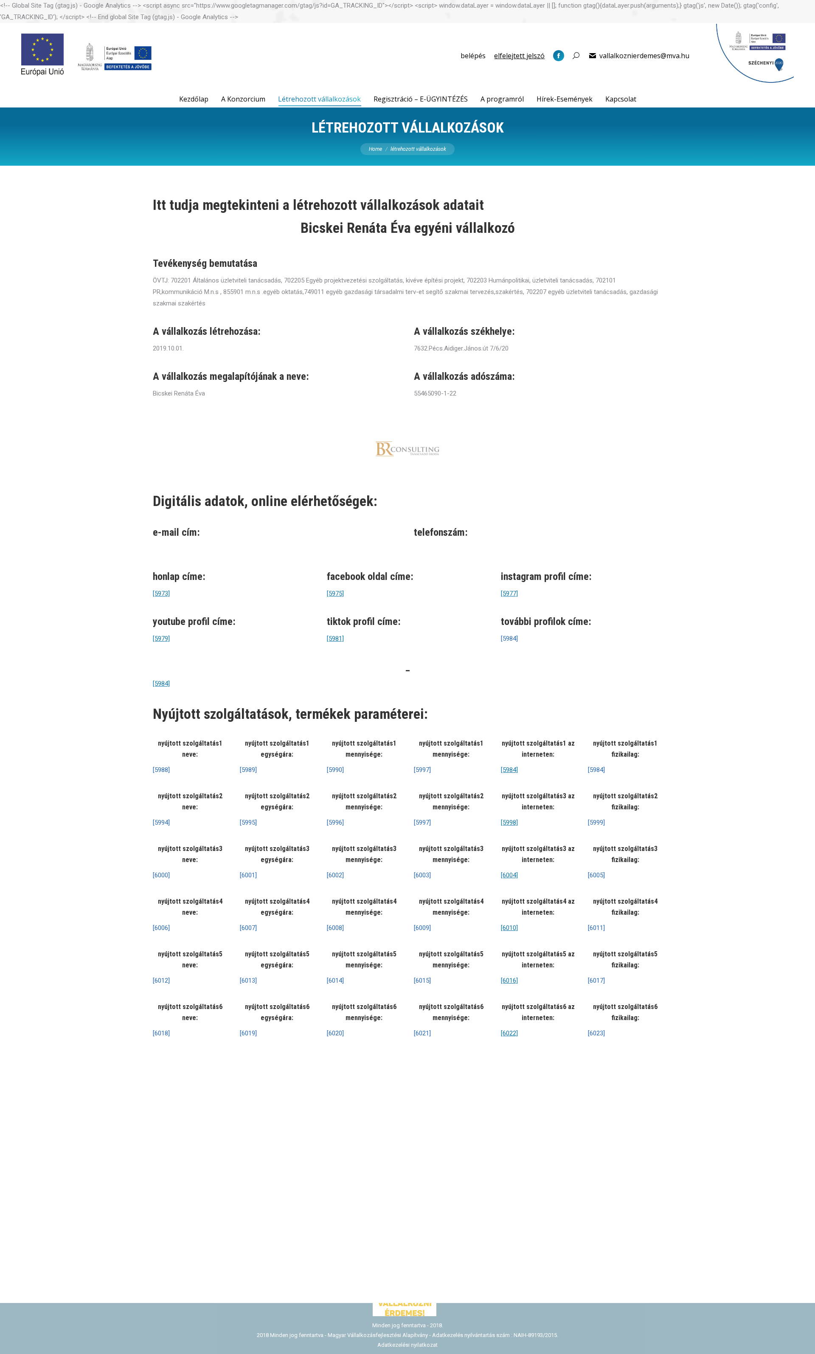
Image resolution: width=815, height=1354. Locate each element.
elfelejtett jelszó (519, 55)
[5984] (161, 683)
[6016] (509, 980)
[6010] (509, 928)
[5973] (161, 593)
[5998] (509, 822)
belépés (473, 55)
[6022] (509, 1033)
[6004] (509, 875)
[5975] (335, 593)
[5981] (335, 638)
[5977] (509, 593)
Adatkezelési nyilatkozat (407, 1345)
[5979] (161, 638)
